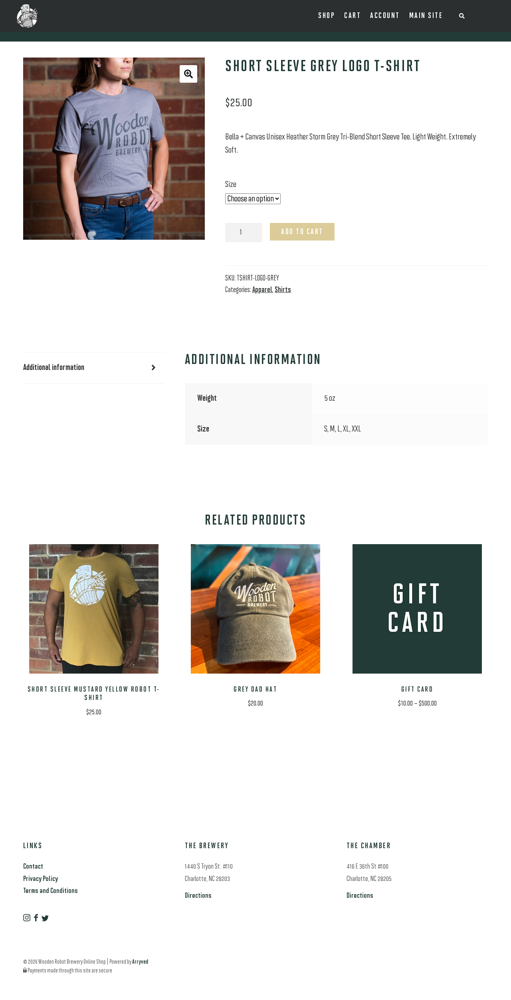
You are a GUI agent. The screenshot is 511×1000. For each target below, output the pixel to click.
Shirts (283, 290)
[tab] (94, 368)
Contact (33, 867)
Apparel (262, 290)
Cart (352, 16)
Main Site (426, 16)
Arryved (140, 962)
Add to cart (302, 232)
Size (230, 184)
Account (385, 16)
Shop (326, 16)
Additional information (53, 367)
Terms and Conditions (50, 891)
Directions (198, 896)
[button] (188, 74)
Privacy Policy (40, 879)
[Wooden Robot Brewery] (27, 919)
